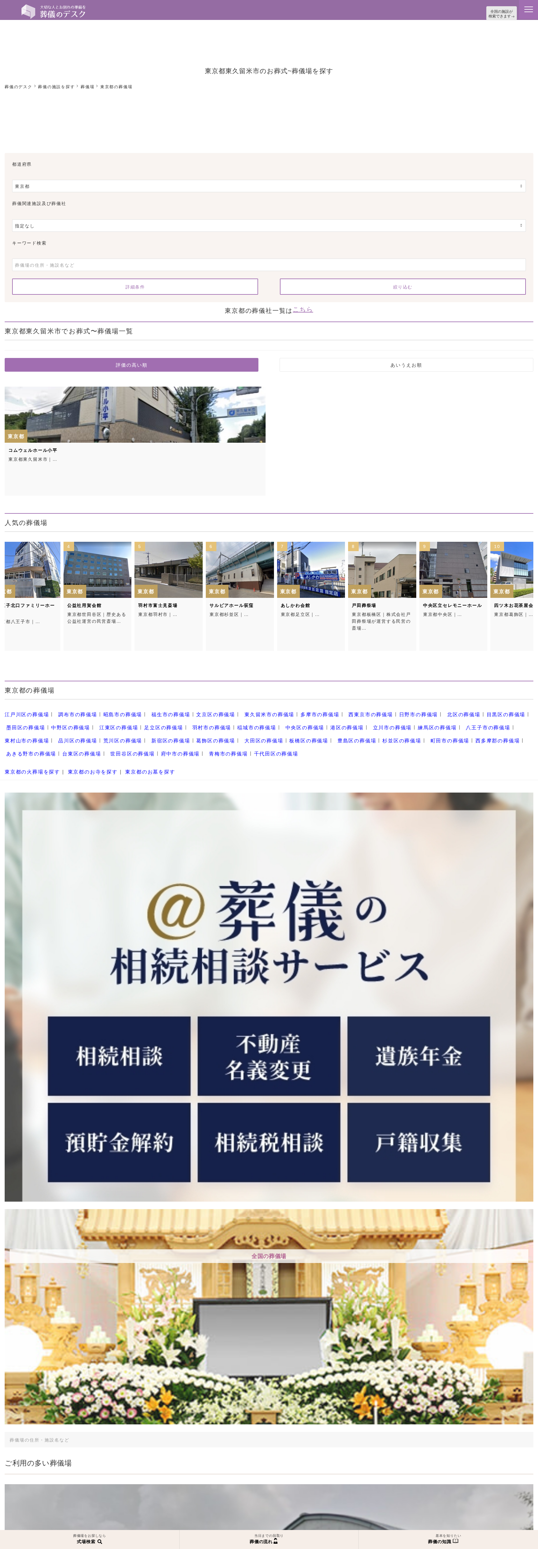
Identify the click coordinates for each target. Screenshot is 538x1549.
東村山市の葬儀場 (445, 720)
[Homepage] (53, 7)
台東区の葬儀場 (458, 731)
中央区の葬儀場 (234, 720)
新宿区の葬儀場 (65, 731)
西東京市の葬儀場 (335, 710)
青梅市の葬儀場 (65, 742)
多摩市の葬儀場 (289, 710)
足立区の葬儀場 (106, 720)
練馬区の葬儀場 (354, 720)
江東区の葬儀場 (65, 720)
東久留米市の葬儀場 (244, 710)
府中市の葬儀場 (22, 742)
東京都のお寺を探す (84, 757)
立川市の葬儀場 (313, 720)
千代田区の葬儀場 (108, 742)
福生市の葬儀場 (155, 710)
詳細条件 (135, 285)
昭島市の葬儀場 (111, 710)
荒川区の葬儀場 (22, 731)
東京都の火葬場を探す (29, 757)
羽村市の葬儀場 (150, 720)
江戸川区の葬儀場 (24, 710)
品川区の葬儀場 (492, 720)
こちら (303, 306)
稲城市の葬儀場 (190, 720)
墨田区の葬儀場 (502, 710)
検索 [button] (472, 1423)
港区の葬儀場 (272, 720)
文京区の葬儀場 (195, 710)
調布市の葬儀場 (70, 710)
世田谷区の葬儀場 (504, 731)
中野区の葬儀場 (22, 720)
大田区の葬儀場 (150, 731)
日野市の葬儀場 (379, 710)
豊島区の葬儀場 (234, 731)
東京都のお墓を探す (135, 757)
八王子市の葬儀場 (400, 720)
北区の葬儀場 (420, 710)
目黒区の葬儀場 (458, 710)
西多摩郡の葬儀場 (361, 731)
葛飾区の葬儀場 (106, 731)
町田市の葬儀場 (318, 731)
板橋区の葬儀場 (190, 731)
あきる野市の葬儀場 (413, 731)
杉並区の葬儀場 (275, 731)
